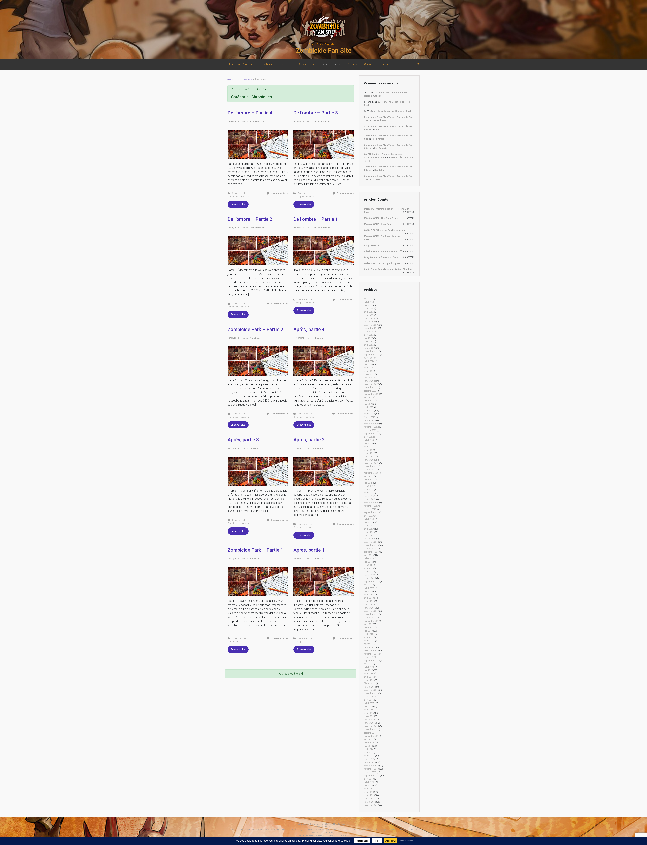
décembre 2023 (371, 384)
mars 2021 (369, 492)
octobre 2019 (370, 548)
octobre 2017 (370, 617)
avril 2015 (369, 713)
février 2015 (369, 719)
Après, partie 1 (309, 550)
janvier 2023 (370, 420)
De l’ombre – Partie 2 (250, 219)
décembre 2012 (371, 805)
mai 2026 (368, 308)
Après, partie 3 (243, 439)
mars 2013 (369, 795)
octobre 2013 (370, 772)
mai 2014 (368, 749)
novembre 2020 (371, 506)
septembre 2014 (372, 736)
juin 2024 (368, 364)
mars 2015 (369, 716)
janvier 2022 (370, 460)
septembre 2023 (372, 394)
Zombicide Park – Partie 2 (255, 329)
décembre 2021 (371, 463)
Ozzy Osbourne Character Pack (394, 111)
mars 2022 (369, 453)
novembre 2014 (371, 729)
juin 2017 (368, 630)
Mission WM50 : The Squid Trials (381, 218)
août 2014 (369, 739)
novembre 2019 (371, 545)
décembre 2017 (371, 611)
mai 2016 (368, 673)
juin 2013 (368, 785)
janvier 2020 (370, 538)
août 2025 (369, 335)
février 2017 (369, 644)
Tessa (377, 179)
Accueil (230, 79)
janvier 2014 (370, 762)
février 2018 (369, 604)
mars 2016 (369, 680)
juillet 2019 (369, 558)
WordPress (343, 835)
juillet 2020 (369, 519)
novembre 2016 (371, 654)
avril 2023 (369, 410)
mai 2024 (368, 367)
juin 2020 (368, 522)
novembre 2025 (371, 328)
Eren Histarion (257, 121)
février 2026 (369, 318)
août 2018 (369, 584)
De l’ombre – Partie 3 (315, 113)
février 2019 (369, 575)
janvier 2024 (370, 381)
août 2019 (369, 555)
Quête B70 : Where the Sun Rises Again (384, 230)
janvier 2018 (370, 608)
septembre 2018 (372, 581)
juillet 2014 (369, 742)
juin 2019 (368, 562)
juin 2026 (368, 305)
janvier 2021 (370, 499)
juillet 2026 (369, 302)
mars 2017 (369, 640)
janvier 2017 (370, 647)
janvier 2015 (370, 723)
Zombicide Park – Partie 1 (255, 550)
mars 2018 (369, 601)
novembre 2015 (371, 693)
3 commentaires (345, 193)
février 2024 (369, 377)
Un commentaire (279, 193)
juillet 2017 (369, 627)
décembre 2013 (371, 765)
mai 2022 (368, 446)
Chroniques (233, 196)
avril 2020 (369, 529)
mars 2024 (369, 374)
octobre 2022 (370, 430)
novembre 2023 (371, 387)
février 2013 (369, 798)
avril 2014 (369, 752)
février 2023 (369, 417)
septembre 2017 (372, 621)
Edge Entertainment (324, 827)
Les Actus (244, 196)
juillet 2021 (369, 479)
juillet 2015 (369, 703)
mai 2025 (368, 341)
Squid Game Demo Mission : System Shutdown (388, 269)
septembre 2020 (372, 512)
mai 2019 (368, 565)
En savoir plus (238, 204)
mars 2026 (369, 315)
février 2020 (369, 535)
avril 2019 (369, 568)
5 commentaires (279, 303)
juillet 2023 (369, 400)
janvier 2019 (370, 578)
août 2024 (369, 358)
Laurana (319, 338)
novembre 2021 (371, 466)
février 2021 (369, 496)
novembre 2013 (371, 769)
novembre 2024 (371, 351)
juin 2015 (368, 706)
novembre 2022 (371, 427)
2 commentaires (279, 638)
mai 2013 (368, 788)
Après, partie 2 (309, 439)
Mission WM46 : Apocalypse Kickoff (383, 251)
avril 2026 (369, 312)
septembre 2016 (372, 660)
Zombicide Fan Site (323, 50)
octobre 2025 (370, 331)
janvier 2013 (370, 801)
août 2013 (369, 779)
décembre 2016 (371, 650)
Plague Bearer (372, 245)
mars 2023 (369, 413)
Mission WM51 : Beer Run (377, 224)
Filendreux (255, 338)
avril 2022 (369, 450)
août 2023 (369, 397)
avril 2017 (369, 637)
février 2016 (369, 683)
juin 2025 (368, 338)
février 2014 (369, 759)
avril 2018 (369, 598)
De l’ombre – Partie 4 (250, 113)
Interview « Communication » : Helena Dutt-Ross (387, 210)
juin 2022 (368, 443)
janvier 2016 (370, 686)
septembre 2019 (372, 552)
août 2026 (369, 298)
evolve (301, 835)
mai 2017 (368, 634)
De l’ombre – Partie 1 (315, 219)
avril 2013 (369, 792)
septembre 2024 (372, 354)
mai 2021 (368, 486)
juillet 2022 (369, 440)
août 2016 (369, 663)
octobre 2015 (370, 696)
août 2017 (369, 624)
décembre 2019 (371, 542)
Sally (376, 129)
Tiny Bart (379, 139)
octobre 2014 (370, 733)
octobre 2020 (370, 509)
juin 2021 (368, 483)
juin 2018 (368, 591)
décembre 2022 (371, 423)
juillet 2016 (369, 667)
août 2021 (369, 476)
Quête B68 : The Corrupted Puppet (382, 263)
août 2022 (369, 437)
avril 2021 (369, 489)
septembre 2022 (372, 433)
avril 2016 (369, 677)
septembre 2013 (372, 775)
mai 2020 (368, 525)
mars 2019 (369, 571)
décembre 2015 (371, 690)
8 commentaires (279, 520)
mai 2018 (368, 594)
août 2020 (369, 515)
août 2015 (369, 700)
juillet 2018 (369, 588)
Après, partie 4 (309, 329)
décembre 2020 (371, 502)
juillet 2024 (369, 361)
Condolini (379, 170)
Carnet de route (245, 79)
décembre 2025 (371, 325)
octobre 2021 (370, 469)
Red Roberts (380, 148)
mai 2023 (368, 407)
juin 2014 (368, 746)
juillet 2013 (369, 782)
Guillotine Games (242, 830)
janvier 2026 (370, 321)
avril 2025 (369, 344)
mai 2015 (368, 709)
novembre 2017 (371, 614)
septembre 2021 (372, 473)
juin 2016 (368, 670)
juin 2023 (368, 404)
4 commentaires (345, 299)
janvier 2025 (370, 348)
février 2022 (369, 456)
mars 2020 (369, 532)
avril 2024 (369, 371)
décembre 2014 (371, 726)
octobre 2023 (370, 391)
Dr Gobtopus (381, 120)
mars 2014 (369, 755)
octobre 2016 (370, 657)
